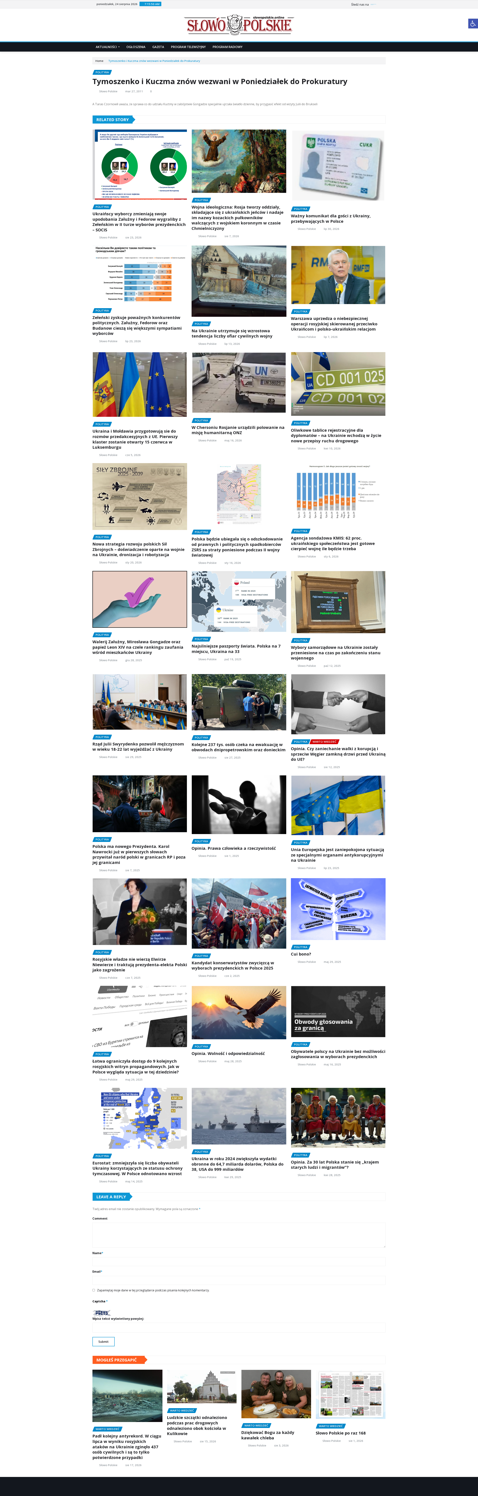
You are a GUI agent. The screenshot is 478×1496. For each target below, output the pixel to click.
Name (97, 1253)
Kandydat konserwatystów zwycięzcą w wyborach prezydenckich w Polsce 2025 (233, 965)
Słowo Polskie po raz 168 (341, 1433)
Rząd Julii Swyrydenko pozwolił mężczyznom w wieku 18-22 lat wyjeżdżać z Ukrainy (138, 746)
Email (97, 1271)
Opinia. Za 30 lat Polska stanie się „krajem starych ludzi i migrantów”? (335, 1164)
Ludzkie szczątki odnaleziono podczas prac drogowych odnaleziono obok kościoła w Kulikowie (197, 1425)
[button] (473, 23)
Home (99, 61)
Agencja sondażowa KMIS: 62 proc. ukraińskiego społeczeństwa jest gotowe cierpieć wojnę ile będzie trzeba (333, 543)
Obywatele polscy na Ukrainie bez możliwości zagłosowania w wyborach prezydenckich (338, 1053)
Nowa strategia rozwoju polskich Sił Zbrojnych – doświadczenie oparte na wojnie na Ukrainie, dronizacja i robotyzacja (138, 549)
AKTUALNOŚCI (106, 47)
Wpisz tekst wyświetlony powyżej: (118, 1319)
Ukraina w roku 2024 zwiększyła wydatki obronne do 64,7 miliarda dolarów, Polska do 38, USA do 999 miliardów (237, 1164)
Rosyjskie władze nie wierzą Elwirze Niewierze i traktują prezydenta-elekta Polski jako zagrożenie (139, 964)
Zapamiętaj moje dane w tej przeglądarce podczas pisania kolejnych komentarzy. (153, 1290)
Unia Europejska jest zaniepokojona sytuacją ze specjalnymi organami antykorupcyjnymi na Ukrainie (337, 855)
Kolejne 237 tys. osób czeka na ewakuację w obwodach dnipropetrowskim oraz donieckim (238, 747)
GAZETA (158, 47)
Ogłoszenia (136, 47)
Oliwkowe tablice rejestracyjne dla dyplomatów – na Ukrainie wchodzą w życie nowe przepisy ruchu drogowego (336, 435)
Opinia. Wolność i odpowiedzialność (228, 1053)
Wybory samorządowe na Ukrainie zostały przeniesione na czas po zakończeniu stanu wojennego (336, 652)
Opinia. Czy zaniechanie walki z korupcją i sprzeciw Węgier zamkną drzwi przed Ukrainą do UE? (338, 754)
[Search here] (384, 47)
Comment (100, 1218)
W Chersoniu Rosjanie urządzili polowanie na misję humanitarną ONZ (238, 429)
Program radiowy (228, 47)
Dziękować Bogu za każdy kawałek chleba (267, 1434)
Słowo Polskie (108, 91)
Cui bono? (301, 954)
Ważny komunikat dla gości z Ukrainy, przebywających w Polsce (331, 218)
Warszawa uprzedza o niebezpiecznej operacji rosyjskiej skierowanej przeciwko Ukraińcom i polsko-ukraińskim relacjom (334, 323)
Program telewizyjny (188, 47)
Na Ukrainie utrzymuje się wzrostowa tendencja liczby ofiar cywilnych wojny (232, 333)
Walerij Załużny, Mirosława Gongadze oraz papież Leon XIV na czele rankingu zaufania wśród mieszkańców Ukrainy (137, 647)
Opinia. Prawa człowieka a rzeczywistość (234, 848)
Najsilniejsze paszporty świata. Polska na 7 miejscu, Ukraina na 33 (236, 648)
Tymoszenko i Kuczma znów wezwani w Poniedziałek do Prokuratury (154, 61)
